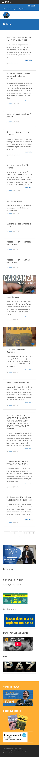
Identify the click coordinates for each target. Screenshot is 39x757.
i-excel (23, 751)
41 (16, 533)
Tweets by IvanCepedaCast (12, 585)
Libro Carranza (12, 297)
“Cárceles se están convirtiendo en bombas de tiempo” (18, 76)
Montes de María (14, 201)
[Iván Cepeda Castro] (5, 15)
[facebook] (29, 6)
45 (33, 533)
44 (29, 533)
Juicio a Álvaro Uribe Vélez (18, 382)
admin (10, 63)
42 (20, 533)
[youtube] (34, 6)
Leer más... (28, 60)
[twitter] (32, 6)
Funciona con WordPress (10, 751)
